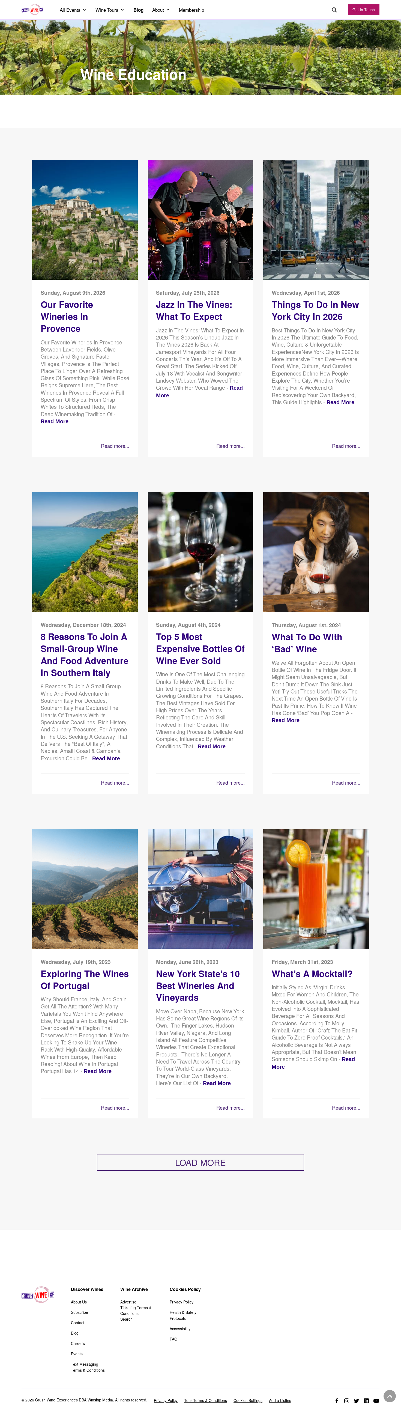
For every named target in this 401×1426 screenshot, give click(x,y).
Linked (366, 1401)
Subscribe (79, 1312)
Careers (78, 1343)
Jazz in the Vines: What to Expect (194, 310)
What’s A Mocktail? (312, 973)
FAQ (173, 1339)
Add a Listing (280, 1400)
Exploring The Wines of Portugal (85, 979)
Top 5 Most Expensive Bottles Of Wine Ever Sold (200, 648)
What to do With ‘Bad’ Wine (307, 643)
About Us (79, 1302)
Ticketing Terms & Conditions (135, 1310)
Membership (191, 9)
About (158, 9)
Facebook (337, 1401)
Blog (138, 10)
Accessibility (180, 1328)
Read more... (115, 445)
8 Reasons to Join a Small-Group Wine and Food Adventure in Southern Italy (84, 654)
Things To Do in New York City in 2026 (315, 310)
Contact (77, 1322)
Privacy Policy (181, 1302)
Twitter (356, 1401)
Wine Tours (106, 9)
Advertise (128, 1302)
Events (77, 1353)
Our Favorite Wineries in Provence (67, 316)
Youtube (376, 1401)
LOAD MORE (200, 1162)
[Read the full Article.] (85, 278)
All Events (70, 9)
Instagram (346, 1401)
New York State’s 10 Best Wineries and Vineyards (198, 985)
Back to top (389, 1396)
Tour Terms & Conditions (205, 1400)
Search (334, 10)
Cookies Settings (248, 1400)
